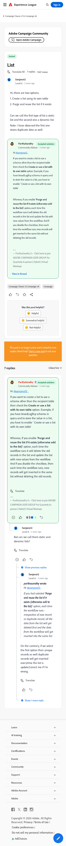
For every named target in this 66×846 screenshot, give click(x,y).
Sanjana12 (20, 79)
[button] (18, 72)
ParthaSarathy (25, 143)
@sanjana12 (21, 152)
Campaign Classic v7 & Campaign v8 (21, 16)
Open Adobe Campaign (28, 39)
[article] (33, 450)
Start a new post (37, 351)
